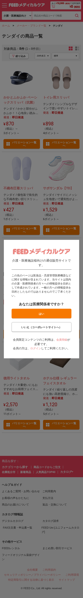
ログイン (35, 348)
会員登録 (61, 339)
